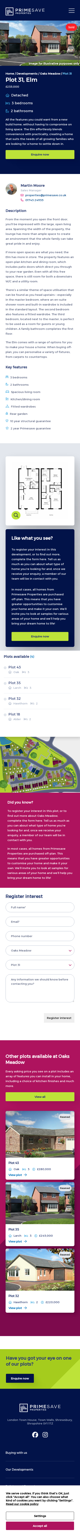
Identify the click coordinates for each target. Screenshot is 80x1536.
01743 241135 (34, 200)
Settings (40, 1516)
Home (10, 73)
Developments (27, 73)
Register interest (59, 1018)
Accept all (40, 1526)
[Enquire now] (40, 1369)
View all (40, 1097)
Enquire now (40, 154)
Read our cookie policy (22, 1504)
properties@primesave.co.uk (45, 195)
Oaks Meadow (50, 73)
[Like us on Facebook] (35, 1434)
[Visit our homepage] (26, 11)
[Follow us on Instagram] (45, 1434)
